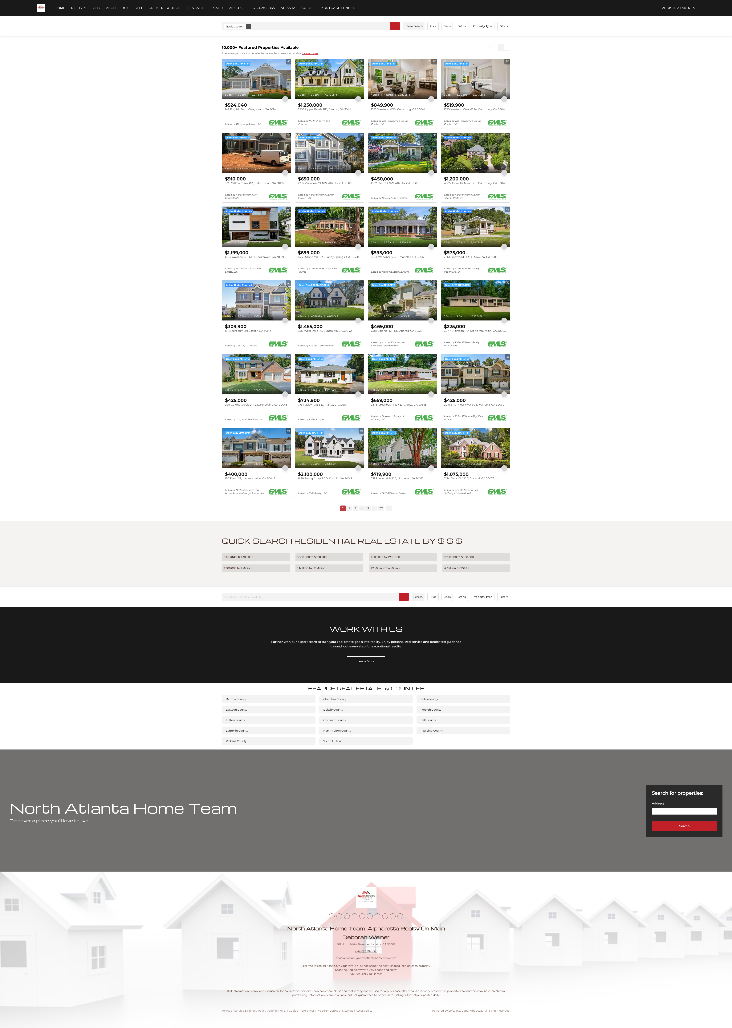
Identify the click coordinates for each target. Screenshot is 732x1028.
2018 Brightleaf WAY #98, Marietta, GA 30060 (474, 404)
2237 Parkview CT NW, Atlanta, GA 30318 (325, 183)
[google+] (400, 916)
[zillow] (354, 916)
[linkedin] (339, 916)
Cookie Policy (277, 1010)
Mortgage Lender (338, 8)
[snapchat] (385, 916)
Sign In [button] (688, 8)
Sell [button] (139, 8)
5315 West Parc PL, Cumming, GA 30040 (325, 330)
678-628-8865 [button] (263, 8)
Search (418, 597)
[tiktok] (377, 916)
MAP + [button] (218, 8)
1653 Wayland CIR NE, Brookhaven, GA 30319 (254, 257)
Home (60, 8)
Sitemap (347, 1010)
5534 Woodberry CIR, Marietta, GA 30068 (398, 257)
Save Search (414, 26)
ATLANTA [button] (288, 8)
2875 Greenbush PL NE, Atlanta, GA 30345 (398, 404)
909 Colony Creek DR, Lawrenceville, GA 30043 (256, 404)
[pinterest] (393, 916)
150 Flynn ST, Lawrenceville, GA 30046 (250, 478)
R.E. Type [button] (79, 8)
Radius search (235, 26)
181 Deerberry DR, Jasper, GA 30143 (248, 330)
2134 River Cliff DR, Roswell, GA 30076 (469, 478)
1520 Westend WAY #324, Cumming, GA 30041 (475, 109)
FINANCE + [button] (197, 8)
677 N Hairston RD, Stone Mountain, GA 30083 (475, 330)
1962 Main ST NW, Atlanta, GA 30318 (394, 183)
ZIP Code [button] (237, 8)
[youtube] (370, 916)
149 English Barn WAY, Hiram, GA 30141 (251, 109)
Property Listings (328, 1010)
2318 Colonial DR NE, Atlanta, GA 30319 (396, 330)
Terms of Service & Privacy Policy (244, 1010)
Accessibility (364, 1010)
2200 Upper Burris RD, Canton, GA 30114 (324, 109)
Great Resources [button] (166, 8)
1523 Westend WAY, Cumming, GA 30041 (398, 109)
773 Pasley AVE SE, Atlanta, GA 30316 (322, 404)
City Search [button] (104, 8)
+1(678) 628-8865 (366, 951)
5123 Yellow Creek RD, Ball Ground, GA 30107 (254, 183)
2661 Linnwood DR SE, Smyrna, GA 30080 (471, 257)
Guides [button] (308, 8)
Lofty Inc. (455, 1010)
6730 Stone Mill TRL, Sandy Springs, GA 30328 (328, 257)
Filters (503, 26)
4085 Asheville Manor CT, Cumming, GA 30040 (475, 183)
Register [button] (670, 8)
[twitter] (347, 916)
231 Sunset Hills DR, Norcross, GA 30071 (397, 478)
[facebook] (332, 916)
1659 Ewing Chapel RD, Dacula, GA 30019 (325, 478)
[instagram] (362, 916)
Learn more (310, 53)
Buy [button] (125, 8)
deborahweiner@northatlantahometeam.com (366, 958)
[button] (41, 8)
